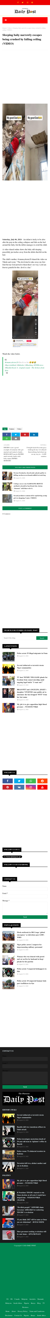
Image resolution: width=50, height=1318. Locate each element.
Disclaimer (8, 1315)
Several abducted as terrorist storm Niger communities (30, 666)
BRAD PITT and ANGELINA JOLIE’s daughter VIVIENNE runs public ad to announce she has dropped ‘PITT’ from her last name (32, 693)
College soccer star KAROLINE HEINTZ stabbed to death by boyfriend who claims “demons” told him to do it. (28, 485)
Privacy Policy (23, 1311)
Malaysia (8, 1303)
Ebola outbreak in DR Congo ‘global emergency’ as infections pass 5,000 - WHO (31, 935)
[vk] (19, 787)
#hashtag (29, 365)
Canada (17, 1299)
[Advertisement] (25, 77)
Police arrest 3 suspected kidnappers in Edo (31, 970)
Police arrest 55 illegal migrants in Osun (32, 653)
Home (4, 28)
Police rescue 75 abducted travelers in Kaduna (31, 1152)
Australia (32, 1299)
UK (11, 1299)
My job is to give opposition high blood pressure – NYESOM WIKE (32, 705)
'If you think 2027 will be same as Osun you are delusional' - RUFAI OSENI (32, 1220)
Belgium (24, 1299)
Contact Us (18, 1315)
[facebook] (18, 2)
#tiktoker (21, 365)
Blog (39, 1303)
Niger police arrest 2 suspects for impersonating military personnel (29, 945)
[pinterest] (32, 2)
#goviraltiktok (11, 365)
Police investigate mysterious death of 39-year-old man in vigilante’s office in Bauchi (31, 1141)
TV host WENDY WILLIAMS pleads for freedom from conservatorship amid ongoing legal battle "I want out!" (32, 680)
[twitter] (22, 2)
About (14, 1311)
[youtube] (42, 787)
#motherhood (11, 367)
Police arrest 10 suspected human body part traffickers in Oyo (31, 982)
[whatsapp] (31, 780)
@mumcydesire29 (11, 362)
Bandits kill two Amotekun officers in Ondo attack (31, 1128)
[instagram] (27, 2)
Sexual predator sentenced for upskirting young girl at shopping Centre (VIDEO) (30, 496)
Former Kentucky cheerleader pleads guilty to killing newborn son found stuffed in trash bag (30, 474)
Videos (9, 28)
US (7, 1299)
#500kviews (38, 365)
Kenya (33, 1303)
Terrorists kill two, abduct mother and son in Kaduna (31, 1164)
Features (11, 429)
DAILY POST (31, 1245)
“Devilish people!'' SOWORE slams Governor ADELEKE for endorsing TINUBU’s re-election (30, 1210)
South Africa (17, 1303)
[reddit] (42, 780)
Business (25, 1307)
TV (44, 1303)
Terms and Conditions (36, 1311)
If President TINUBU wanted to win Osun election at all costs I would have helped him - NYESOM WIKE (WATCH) (31, 1196)
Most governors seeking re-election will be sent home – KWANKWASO (31, 1232)
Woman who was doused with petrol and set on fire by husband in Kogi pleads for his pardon (30, 959)
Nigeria (26, 1303)
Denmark (41, 1299)
